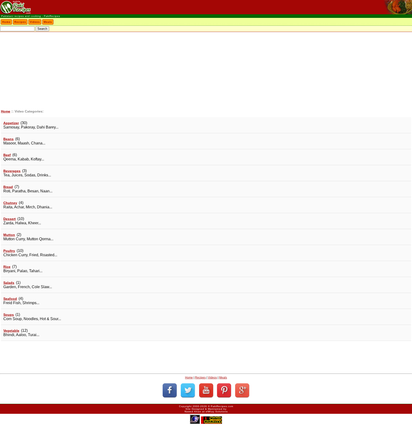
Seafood (10, 299)
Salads (8, 283)
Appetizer (11, 123)
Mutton (9, 235)
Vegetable (11, 331)
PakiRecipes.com (222, 406)
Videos (35, 21)
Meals (48, 21)
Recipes (20, 21)
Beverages (12, 171)
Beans (8, 139)
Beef (7, 155)
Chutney (10, 203)
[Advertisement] (206, 67)
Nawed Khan (193, 411)
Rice (6, 267)
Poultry (9, 251)
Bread (8, 187)
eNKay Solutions (217, 411)
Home (6, 21)
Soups (8, 315)
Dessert (9, 219)
